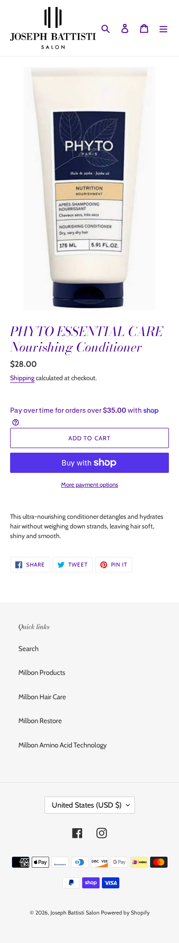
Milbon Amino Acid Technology (62, 745)
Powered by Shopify (125, 912)
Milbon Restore (40, 721)
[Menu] (163, 28)
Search (28, 649)
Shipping (22, 378)
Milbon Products (41, 672)
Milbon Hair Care (42, 697)
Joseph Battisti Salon (75, 912)
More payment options (89, 484)
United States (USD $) (87, 805)
